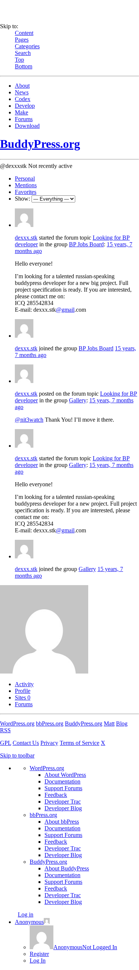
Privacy (49, 743)
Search (23, 53)
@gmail (65, 309)
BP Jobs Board (86, 244)
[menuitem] (73, 947)
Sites (22, 697)
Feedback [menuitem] (55, 795)
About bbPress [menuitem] (61, 821)
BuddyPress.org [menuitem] (48, 862)
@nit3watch (29, 419)
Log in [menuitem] (25, 914)
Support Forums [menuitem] (63, 788)
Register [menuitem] (39, 954)
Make (21, 112)
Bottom (23, 66)
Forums (24, 119)
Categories (27, 46)
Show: (22, 198)
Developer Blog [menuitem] (63, 808)
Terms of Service (79, 743)
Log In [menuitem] (38, 960)
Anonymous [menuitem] (29, 922)
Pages (22, 39)
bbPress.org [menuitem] (43, 815)
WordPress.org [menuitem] (47, 768)
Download (27, 126)
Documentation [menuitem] (62, 781)
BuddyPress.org (40, 143)
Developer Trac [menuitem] (62, 801)
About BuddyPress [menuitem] (66, 868)
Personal (25, 178)
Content (24, 33)
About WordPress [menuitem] (65, 775)
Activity (24, 684)
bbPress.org (49, 723)
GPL (5, 743)
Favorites (25, 192)
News (22, 92)
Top (19, 59)
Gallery (77, 400)
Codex (22, 99)
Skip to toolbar (17, 755)
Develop (25, 106)
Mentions (26, 185)
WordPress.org (17, 723)
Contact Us (26, 743)
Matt (109, 723)
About (22, 85)
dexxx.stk (26, 237)
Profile (22, 691)
